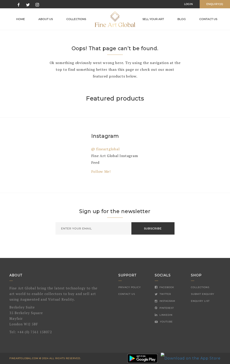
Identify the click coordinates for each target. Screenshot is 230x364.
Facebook (166, 287)
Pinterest (166, 307)
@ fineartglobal (105, 148)
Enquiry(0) (214, 4)
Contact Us (126, 294)
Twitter (165, 294)
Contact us (208, 19)
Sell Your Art (153, 19)
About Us (45, 19)
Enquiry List (200, 301)
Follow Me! (101, 171)
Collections (76, 19)
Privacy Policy (129, 287)
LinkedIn (165, 314)
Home (20, 19)
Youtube (166, 321)
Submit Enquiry (202, 294)
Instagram (167, 301)
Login (188, 4)
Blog (181, 19)
